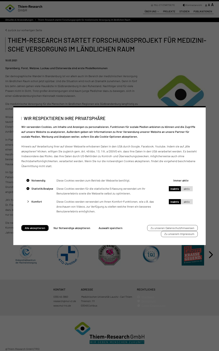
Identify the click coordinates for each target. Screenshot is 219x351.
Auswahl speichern (110, 228)
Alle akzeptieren (35, 228)
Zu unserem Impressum (179, 234)
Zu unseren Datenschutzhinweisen (172, 228)
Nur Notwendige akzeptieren (72, 228)
